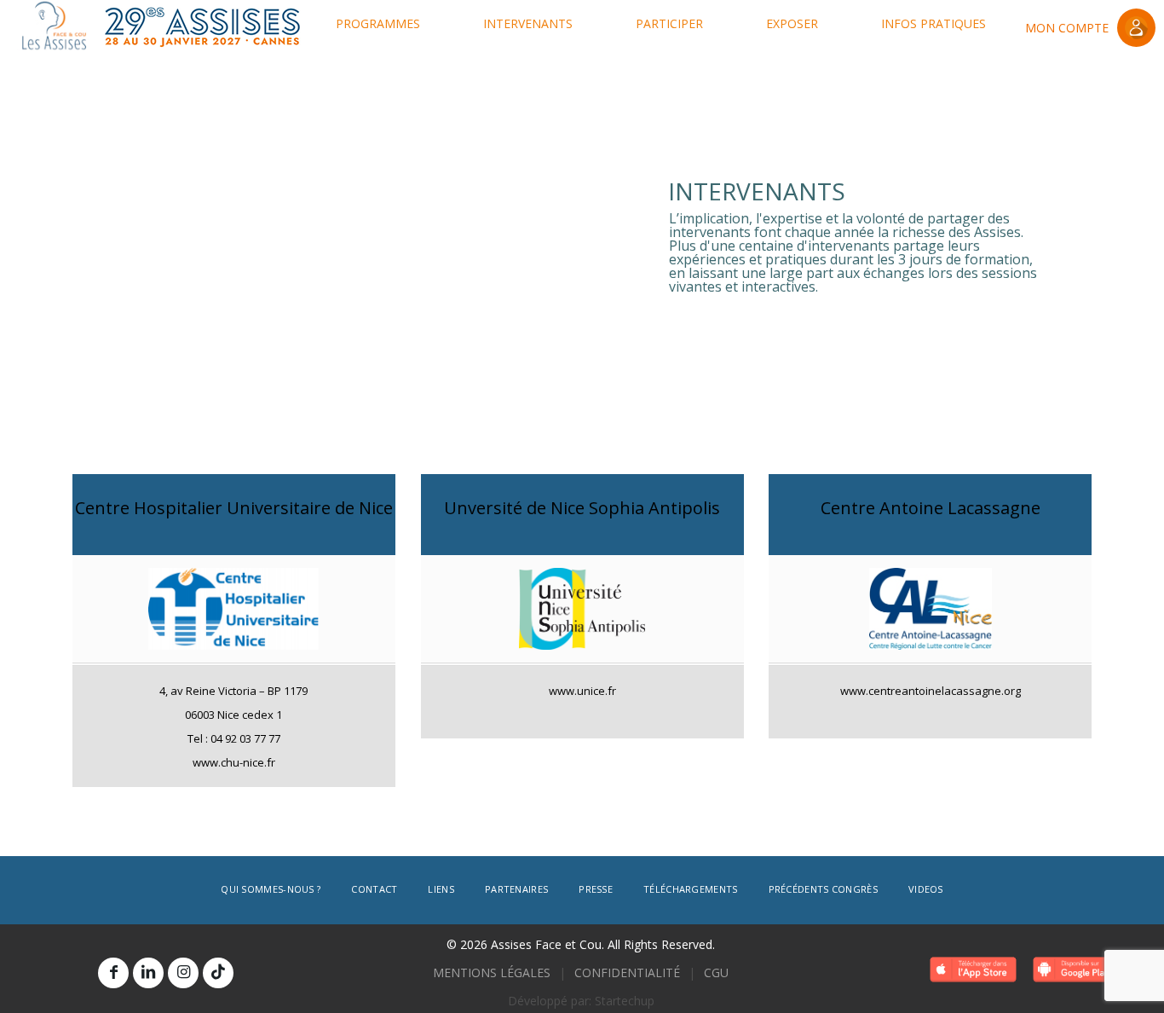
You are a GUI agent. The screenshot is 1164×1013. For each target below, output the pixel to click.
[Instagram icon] (183, 972)
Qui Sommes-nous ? (270, 889)
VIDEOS (925, 889)
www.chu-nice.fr (234, 762)
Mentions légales (491, 972)
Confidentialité (627, 972)
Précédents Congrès (823, 889)
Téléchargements (690, 889)
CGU (716, 972)
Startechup (624, 1001)
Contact (374, 889)
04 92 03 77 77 (245, 738)
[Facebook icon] (113, 972)
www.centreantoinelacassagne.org (930, 690)
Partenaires (516, 889)
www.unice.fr (581, 690)
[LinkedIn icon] (148, 972)
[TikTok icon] (218, 972)
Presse (596, 889)
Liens (441, 889)
